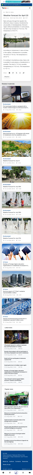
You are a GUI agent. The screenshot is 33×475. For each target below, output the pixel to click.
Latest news (8, 327)
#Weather (6, 76)
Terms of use (6, 464)
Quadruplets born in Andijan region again (15, 365)
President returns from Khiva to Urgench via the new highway (16, 441)
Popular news (9, 389)
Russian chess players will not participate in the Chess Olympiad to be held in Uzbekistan (16, 352)
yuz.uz (28, 469)
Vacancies (25, 461)
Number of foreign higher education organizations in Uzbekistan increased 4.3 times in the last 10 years (15, 372)
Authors (11, 461)
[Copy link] (23, 72)
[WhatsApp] (19, 72)
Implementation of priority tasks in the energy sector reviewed (14, 420)
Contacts (18, 461)
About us (5, 461)
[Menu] (29, 8)
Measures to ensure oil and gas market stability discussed (14, 434)
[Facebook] (12, 72)
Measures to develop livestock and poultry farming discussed (15, 413)
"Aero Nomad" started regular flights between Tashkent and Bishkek (14, 379)
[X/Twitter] (16, 72)
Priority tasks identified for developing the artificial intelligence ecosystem (15, 427)
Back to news (10, 12)
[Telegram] (9, 72)
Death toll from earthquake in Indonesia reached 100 (15, 359)
